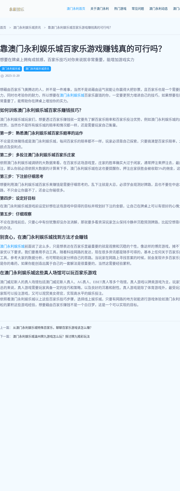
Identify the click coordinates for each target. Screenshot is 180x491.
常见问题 (138, 8)
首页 (3, 27)
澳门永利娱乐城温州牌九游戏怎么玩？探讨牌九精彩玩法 (51, 336)
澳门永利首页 (76, 8)
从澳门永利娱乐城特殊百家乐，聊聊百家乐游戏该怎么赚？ (53, 327)
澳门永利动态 (158, 8)
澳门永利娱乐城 (11, 68)
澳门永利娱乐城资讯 (27, 27)
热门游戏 (120, 8)
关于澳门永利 (99, 8)
